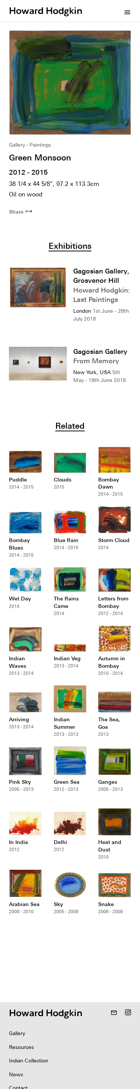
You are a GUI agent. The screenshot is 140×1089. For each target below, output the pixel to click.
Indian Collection (28, 1061)
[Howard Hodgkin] (45, 10)
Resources (21, 1047)
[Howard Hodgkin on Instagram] (128, 1013)
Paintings (40, 145)
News (16, 1074)
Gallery (17, 145)
